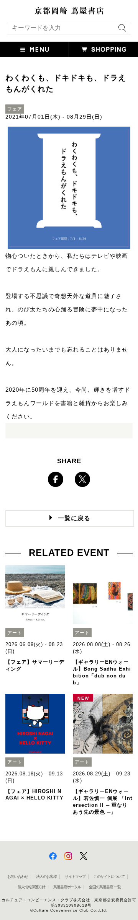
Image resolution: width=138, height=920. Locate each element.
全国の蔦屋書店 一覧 (105, 887)
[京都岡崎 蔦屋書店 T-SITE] (69, 11)
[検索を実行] (120, 30)
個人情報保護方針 (31, 887)
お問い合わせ (17, 876)
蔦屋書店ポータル (67, 887)
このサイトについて (109, 876)
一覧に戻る (74, 518)
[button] (34, 49)
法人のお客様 (46, 876)
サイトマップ (75, 876)
